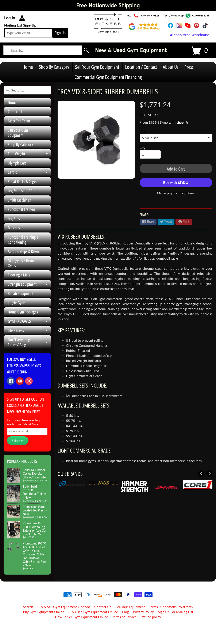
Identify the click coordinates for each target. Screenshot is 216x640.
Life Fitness (29, 331)
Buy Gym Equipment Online (43, 612)
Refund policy (151, 617)
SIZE (143, 131)
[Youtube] (20, 381)
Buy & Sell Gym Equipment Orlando (63, 607)
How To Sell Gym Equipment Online (81, 617)
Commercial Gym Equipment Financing (108, 76)
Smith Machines (19, 200)
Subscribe (17, 440)
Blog (125, 612)
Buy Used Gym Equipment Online (93, 612)
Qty (142, 148)
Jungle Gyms (17, 302)
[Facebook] (11, 381)
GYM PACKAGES (29, 322)
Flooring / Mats (19, 275)
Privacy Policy (143, 612)
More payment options (176, 193)
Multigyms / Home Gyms (21, 263)
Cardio (29, 173)
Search (28, 607)
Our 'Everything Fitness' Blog (29, 342)
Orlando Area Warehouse (189, 35)
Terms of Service (124, 617)
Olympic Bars (17, 163)
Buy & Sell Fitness (106, 627)
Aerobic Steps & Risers (24, 251)
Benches (14, 228)
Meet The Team (19, 121)
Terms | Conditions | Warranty (171, 607)
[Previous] (201, 473)
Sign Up (60, 33)
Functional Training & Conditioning (23, 239)
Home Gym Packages (23, 312)
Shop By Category (54, 66)
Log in (9, 18)
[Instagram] (29, 381)
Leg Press (14, 218)
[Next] (209, 473)
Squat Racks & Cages (22, 181)
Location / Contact (141, 66)
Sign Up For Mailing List (175, 612)
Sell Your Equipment (130, 607)
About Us (170, 66)
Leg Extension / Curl (22, 191)
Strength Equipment (29, 285)
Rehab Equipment (20, 293)
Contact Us (15, 111)
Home (27, 66)
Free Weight (29, 154)
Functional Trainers (22, 209)
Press (189, 66)
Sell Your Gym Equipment (97, 66)
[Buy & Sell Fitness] (108, 30)
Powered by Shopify (108, 631)
